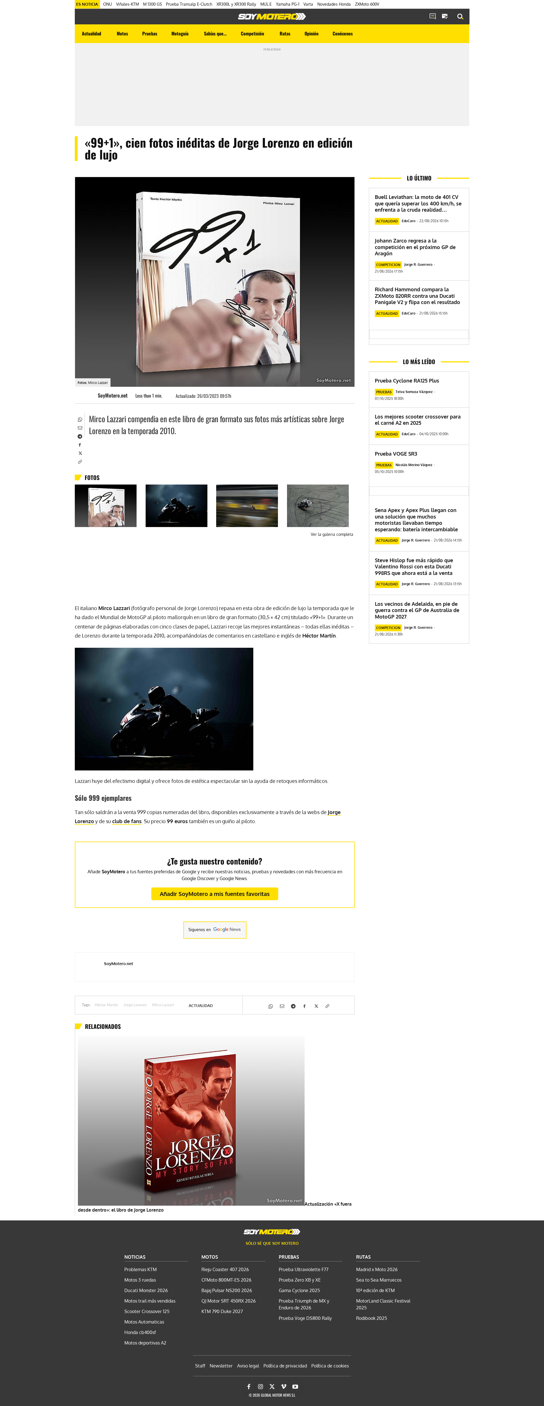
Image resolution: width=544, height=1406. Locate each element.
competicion (388, 265)
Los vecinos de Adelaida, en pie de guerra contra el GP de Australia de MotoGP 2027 (417, 610)
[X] (79, 453)
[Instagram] (260, 1386)
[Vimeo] (283, 1386)
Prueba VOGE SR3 (396, 454)
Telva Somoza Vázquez (414, 392)
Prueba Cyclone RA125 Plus (407, 380)
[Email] (79, 427)
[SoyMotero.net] (89, 395)
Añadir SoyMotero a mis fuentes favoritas (215, 893)
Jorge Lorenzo (135, 1005)
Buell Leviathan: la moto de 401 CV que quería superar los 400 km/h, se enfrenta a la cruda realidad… (418, 203)
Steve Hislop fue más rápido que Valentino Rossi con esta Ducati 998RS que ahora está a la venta (414, 566)
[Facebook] (79, 444)
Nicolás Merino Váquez (414, 465)
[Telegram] (79, 436)
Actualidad (201, 1006)
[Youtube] (295, 1386)
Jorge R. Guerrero (418, 264)
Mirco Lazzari (163, 1005)
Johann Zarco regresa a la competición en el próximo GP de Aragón (415, 246)
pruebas (384, 392)
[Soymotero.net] (272, 16)
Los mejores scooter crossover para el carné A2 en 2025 (418, 419)
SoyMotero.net (113, 395)
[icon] (432, 16)
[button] (460, 17)
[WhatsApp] (79, 419)
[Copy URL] (79, 461)
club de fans (127, 821)
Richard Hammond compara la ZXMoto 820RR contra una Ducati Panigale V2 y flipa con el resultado (417, 295)
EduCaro (408, 221)
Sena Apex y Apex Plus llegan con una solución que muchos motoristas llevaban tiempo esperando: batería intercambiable (416, 519)
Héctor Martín (106, 1005)
